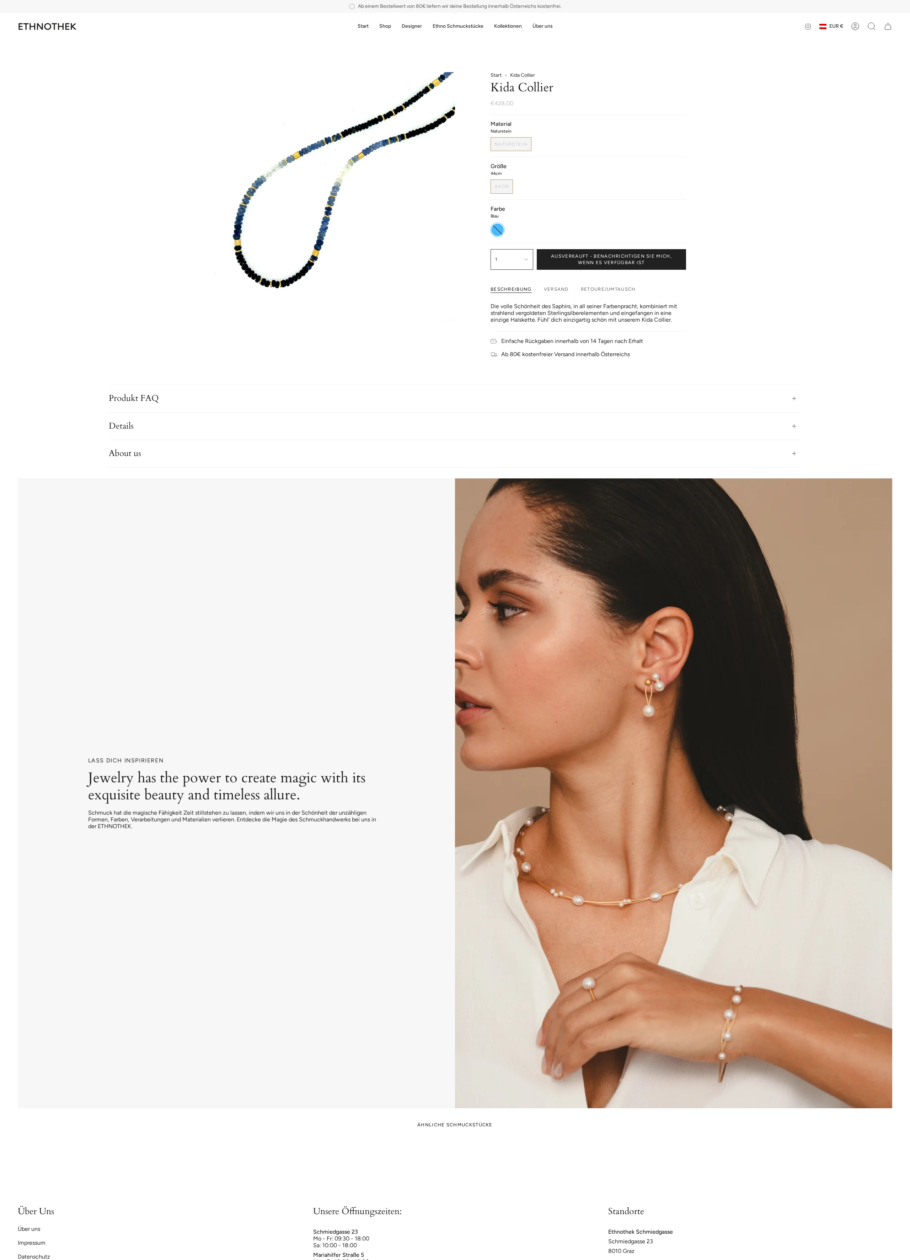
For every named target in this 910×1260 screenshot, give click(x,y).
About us (125, 453)
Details (121, 426)
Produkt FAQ (134, 398)
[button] (385, 26)
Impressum (32, 1242)
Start (496, 75)
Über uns (29, 1229)
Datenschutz (34, 1256)
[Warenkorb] (888, 26)
